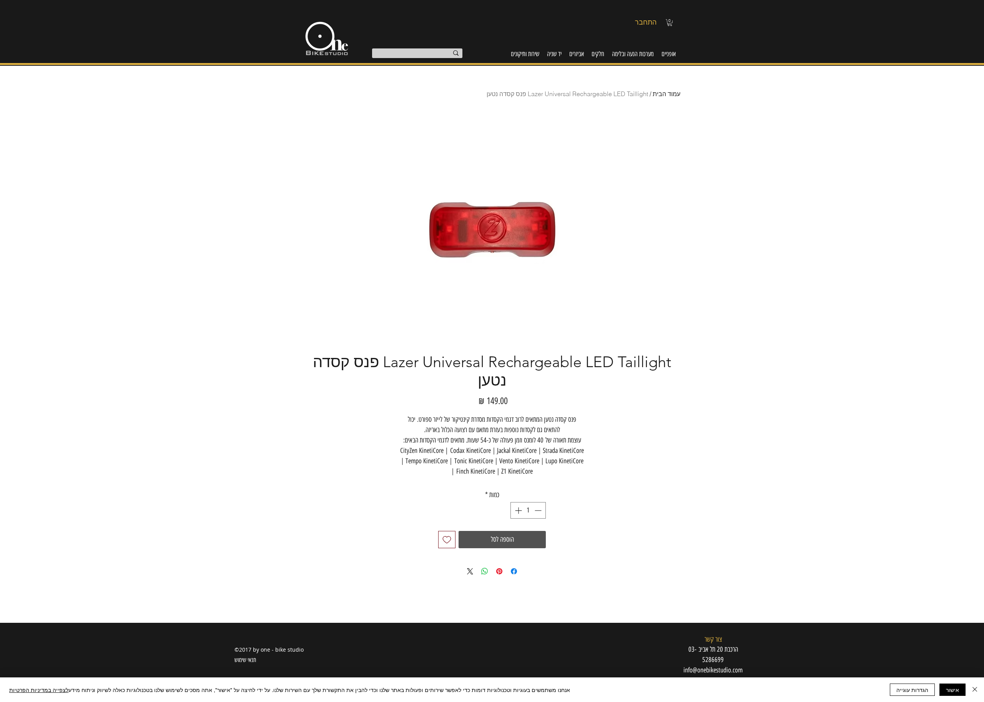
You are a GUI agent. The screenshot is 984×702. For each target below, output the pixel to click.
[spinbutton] (528, 510)
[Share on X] (470, 571)
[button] (670, 22)
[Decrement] (539, 510)
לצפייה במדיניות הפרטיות (38, 690)
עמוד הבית (666, 94)
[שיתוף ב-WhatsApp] (484, 571)
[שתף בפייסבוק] (514, 571)
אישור (952, 690)
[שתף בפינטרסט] (499, 571)
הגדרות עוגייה (912, 690)
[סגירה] (974, 690)
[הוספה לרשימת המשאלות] (446, 539)
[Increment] (518, 510)
